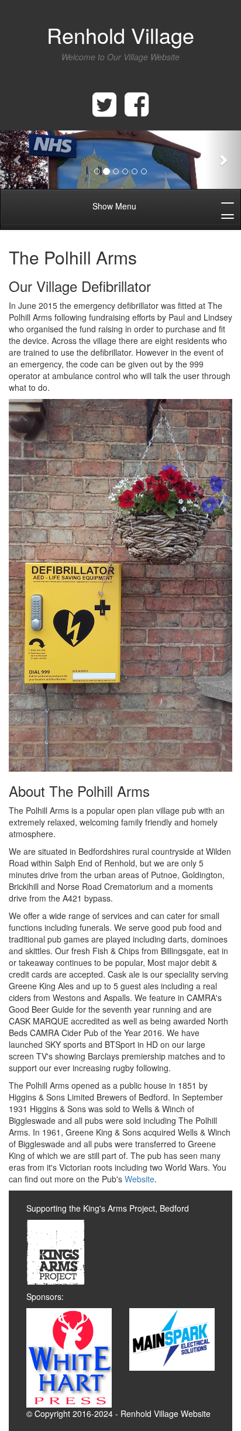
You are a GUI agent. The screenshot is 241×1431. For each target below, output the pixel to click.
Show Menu (114, 206)
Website (139, 1179)
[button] (18, 159)
